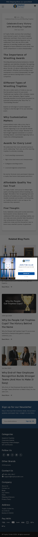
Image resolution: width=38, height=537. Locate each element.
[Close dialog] (36, 258)
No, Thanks (26, 276)
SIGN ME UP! (26, 273)
